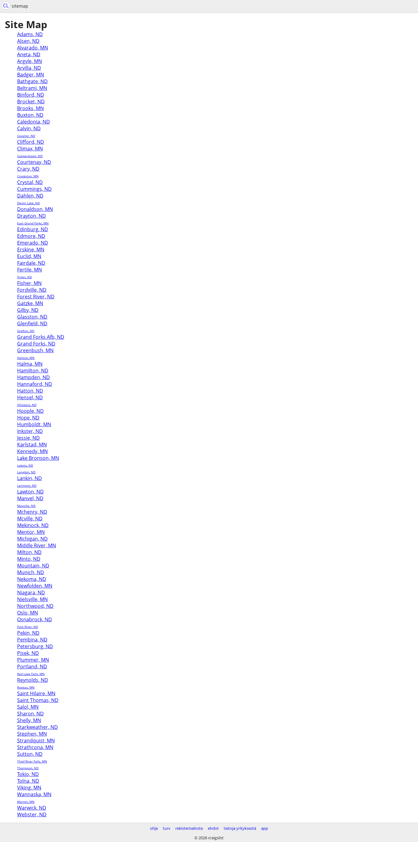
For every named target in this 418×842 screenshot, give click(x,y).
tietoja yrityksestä (240, 828)
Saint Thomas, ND (37, 700)
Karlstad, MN (32, 444)
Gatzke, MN (30, 303)
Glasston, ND (32, 316)
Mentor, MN (31, 532)
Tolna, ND (28, 780)
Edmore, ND (31, 236)
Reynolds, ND (32, 680)
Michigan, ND (32, 538)
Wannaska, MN (34, 794)
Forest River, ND (35, 296)
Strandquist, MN (36, 740)
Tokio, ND (28, 774)
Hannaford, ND (34, 384)
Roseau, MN (26, 687)
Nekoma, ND (31, 579)
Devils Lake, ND (28, 203)
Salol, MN (28, 707)
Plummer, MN (33, 659)
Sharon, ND (30, 713)
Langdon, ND (26, 472)
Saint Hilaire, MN (36, 693)
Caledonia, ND (33, 121)
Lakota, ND (25, 465)
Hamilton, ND (32, 370)
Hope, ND (28, 417)
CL (6, 5)
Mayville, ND (26, 506)
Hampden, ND (33, 377)
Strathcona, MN (35, 747)
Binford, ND (30, 94)
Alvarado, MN (32, 47)
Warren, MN (26, 802)
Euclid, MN (29, 256)
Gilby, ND (28, 310)
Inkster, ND (30, 431)
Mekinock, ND (33, 525)
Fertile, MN (29, 269)
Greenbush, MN (35, 350)
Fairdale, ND (31, 263)
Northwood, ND (35, 606)
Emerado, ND (32, 242)
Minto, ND (28, 559)
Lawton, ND (30, 491)
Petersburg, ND (35, 646)
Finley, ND (24, 277)
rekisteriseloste (189, 828)
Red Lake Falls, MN (31, 674)
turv (166, 828)
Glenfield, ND (32, 323)
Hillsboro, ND (26, 405)
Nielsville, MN (32, 599)
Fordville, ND (32, 289)
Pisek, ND (28, 653)
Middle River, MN (36, 545)
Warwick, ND (31, 807)
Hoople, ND (30, 411)
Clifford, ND (30, 141)
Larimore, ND (26, 485)
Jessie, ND (28, 437)
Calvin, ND (29, 128)
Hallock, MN (26, 358)
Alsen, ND (28, 41)
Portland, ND (32, 666)
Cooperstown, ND (30, 156)
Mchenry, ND (32, 511)
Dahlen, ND (30, 195)
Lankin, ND (29, 478)
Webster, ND (32, 814)
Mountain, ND (33, 565)
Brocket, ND (31, 101)
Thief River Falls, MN (32, 761)
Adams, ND (30, 34)
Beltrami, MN (32, 88)
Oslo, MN (27, 612)
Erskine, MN (30, 249)
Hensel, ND (30, 397)
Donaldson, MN (35, 209)
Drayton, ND (31, 215)
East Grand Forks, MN (33, 223)
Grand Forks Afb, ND (40, 337)
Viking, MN (29, 787)
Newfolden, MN (34, 585)
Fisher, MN (29, 283)
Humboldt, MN (34, 424)
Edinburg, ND (32, 229)
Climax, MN (30, 148)
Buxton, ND (30, 115)
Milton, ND (29, 552)
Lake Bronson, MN (38, 458)
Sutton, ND (30, 754)
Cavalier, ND (26, 136)
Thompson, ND (28, 768)
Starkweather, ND (37, 727)
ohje (154, 828)
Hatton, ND (30, 390)
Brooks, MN (30, 108)
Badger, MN (30, 74)
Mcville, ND (30, 518)
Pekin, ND (28, 633)
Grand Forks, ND (36, 343)
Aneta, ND (28, 54)
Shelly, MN (29, 720)
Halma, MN (30, 363)
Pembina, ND (32, 639)
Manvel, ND (30, 498)
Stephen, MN (32, 733)
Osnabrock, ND (34, 619)
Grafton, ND (25, 331)
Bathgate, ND (32, 81)
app (264, 828)
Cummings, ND (34, 189)
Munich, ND (30, 572)
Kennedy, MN (32, 451)
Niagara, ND (31, 592)
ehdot (213, 828)
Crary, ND (28, 168)
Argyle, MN (29, 61)
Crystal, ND (30, 182)
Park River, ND (27, 627)
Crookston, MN (28, 176)
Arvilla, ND (29, 68)
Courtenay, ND (34, 162)
